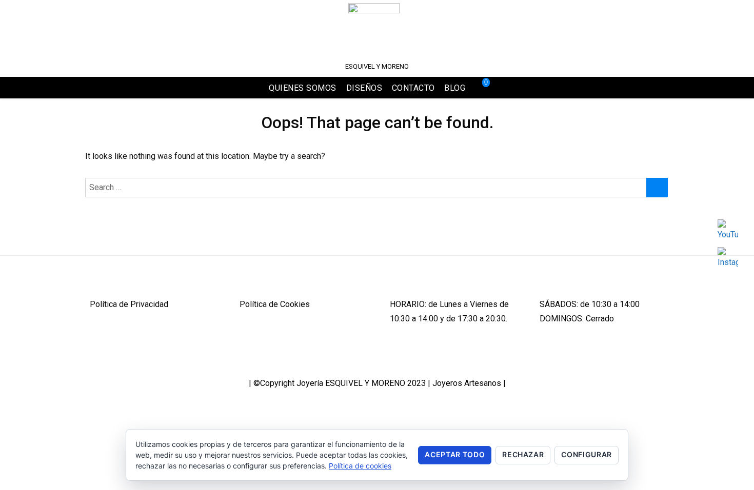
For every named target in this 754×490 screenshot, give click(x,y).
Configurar (586, 454)
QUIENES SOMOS (302, 88)
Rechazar (523, 454)
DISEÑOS (364, 88)
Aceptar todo (455, 454)
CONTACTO (413, 88)
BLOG (454, 88)
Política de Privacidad (129, 304)
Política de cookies (360, 465)
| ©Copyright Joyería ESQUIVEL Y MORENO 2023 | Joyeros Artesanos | (377, 383)
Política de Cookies (275, 304)
